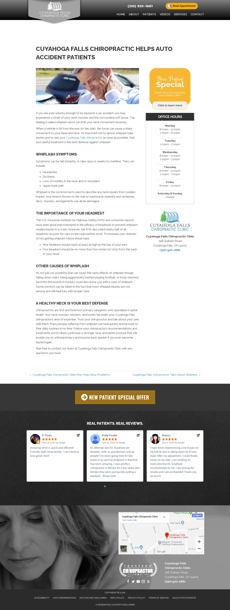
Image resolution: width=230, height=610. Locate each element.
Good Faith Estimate (184, 598)
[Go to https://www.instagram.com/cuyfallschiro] (143, 582)
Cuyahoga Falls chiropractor (84, 137)
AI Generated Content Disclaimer (115, 604)
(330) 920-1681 (140, 6)
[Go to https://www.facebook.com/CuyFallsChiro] (128, 582)
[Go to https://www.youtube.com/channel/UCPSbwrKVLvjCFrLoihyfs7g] (138, 582)
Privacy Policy (136, 598)
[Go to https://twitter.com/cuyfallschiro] (133, 582)
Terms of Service (159, 598)
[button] (115, 397)
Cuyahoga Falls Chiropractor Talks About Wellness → (167, 374)
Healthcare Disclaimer (93, 598)
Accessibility (41, 598)
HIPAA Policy (117, 598)
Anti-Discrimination (64, 598)
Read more (109, 476)
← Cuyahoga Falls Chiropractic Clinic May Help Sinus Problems (69, 374)
